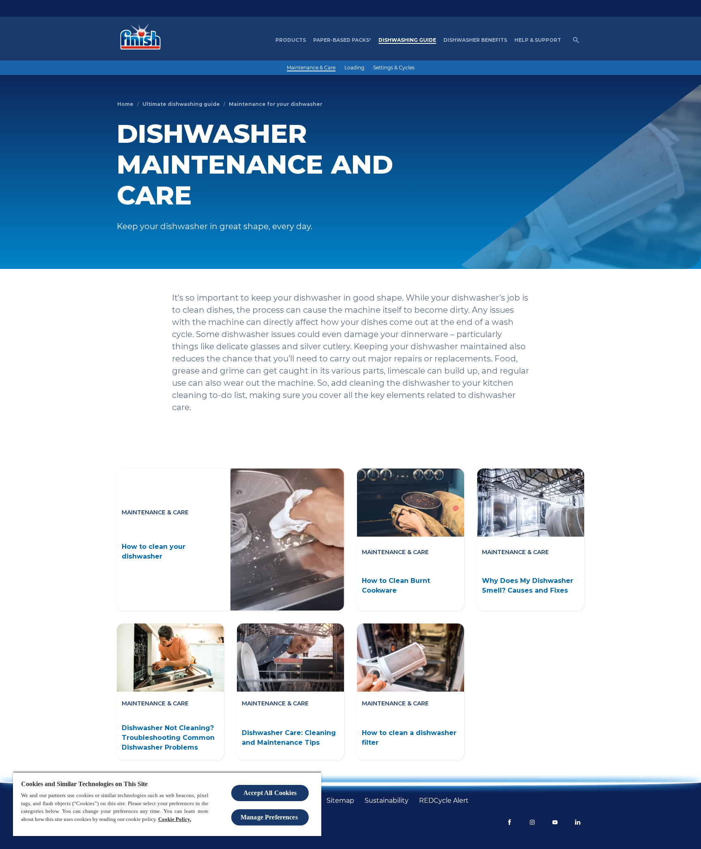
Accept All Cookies (270, 792)
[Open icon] (576, 40)
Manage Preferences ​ (270, 817)
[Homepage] (138, 40)
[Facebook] (509, 822)
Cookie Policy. (174, 819)
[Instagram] (532, 822)
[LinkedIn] (577, 822)
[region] (167, 804)
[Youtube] (554, 822)
